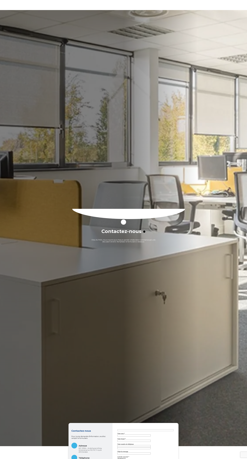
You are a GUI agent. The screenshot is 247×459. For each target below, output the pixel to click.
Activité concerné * (123, 457)
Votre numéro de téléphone (125, 444)
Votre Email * (121, 439)
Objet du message (122, 451)
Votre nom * (121, 433)
